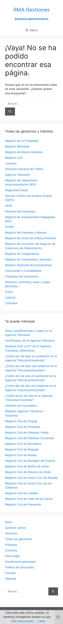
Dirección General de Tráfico (24, 169)
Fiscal (9, 292)
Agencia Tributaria (17, 174)
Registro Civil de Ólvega (21, 421)
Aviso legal (12, 556)
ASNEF (9, 227)
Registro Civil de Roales (21, 455)
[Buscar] (10, 112)
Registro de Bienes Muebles (24, 152)
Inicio (8, 522)
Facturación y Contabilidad (23, 270)
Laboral (10, 297)
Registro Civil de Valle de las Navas (29, 498)
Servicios (11, 533)
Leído (41, 621)
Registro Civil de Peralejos (22, 427)
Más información (22, 621)
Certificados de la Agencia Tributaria (30, 340)
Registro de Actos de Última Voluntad (30, 238)
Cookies (10, 573)
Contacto (11, 550)
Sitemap (10, 578)
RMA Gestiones (31, 10)
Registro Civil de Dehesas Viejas (27, 432)
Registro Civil (14, 157)
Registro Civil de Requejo (22, 449)
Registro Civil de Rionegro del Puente (30, 460)
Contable (11, 303)
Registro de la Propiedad (21, 140)
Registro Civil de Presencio (23, 504)
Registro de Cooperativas (22, 253)
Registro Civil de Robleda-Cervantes (29, 438)
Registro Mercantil (17, 146)
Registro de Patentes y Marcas (26, 232)
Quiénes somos (15, 527)
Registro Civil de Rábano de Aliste (28, 472)
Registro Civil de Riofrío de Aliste (27, 466)
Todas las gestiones (18, 539)
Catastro (11, 163)
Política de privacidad (19, 567)
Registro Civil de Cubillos (21, 493)
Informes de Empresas (20, 211)
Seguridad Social (16, 190)
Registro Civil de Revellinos (23, 443)
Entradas (11, 544)
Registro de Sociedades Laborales (28, 259)
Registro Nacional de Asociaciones (28, 265)
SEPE (8, 205)
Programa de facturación (21, 276)
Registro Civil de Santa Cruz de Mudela (31, 477)
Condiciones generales (20, 561)
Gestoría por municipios (21, 405)
